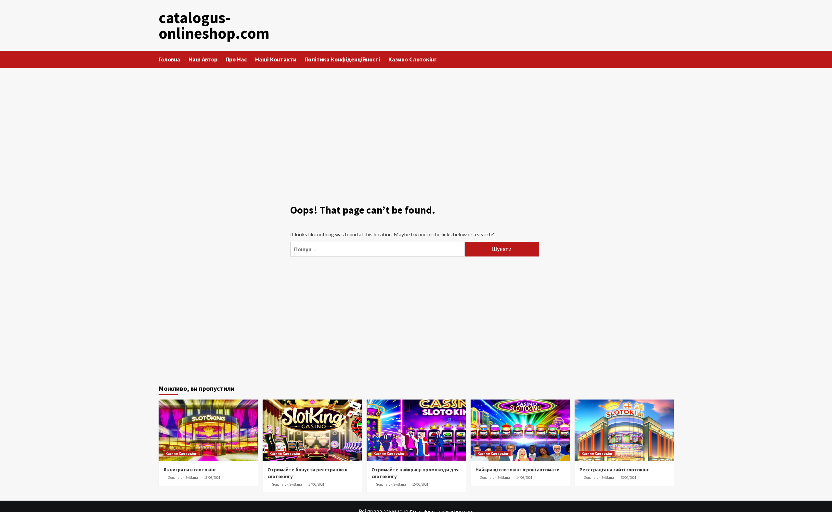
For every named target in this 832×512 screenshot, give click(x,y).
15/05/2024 (420, 484)
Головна (169, 59)
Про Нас (236, 59)
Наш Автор (202, 59)
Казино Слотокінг (412, 59)
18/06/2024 (212, 477)
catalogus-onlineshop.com (214, 25)
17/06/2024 (316, 484)
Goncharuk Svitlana (183, 477)
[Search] (670, 59)
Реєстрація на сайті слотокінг (614, 469)
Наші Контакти (275, 59)
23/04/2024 (628, 477)
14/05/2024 (524, 477)
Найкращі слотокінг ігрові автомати (517, 469)
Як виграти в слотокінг (189, 469)
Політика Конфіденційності (342, 59)
